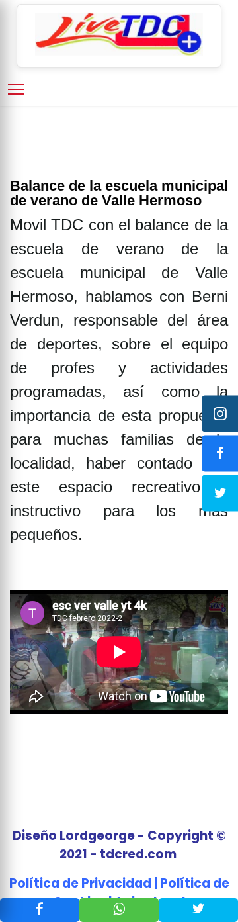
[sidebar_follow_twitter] (220, 493)
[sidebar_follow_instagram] (220, 413)
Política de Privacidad (80, 883)
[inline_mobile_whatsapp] (119, 910)
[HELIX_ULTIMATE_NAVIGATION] (16, 89)
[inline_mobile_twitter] (198, 910)
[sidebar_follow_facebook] (220, 453)
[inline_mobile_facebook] (39, 910)
